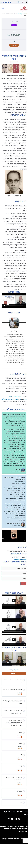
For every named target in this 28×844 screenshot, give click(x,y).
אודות (26, 826)
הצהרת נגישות (14, 829)
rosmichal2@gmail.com (20, 559)
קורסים (20, 14)
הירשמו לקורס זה (14, 45)
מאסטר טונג (3, 826)
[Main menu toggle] (3, 9)
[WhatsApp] (1, 2)
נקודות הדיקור (23, 829)
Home (24, 14)
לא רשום (14, 25)
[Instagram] (3, 2)
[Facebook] (6, 2)
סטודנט (16, 826)
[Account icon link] (26, 2)
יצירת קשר (19, 831)
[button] (18, 2)
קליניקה (21, 826)
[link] (23, 2)
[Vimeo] (10, 2)
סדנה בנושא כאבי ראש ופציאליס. (11, 399)
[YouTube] (8, 2)
